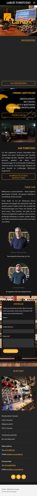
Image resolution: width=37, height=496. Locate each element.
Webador (14, 491)
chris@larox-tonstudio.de (14, 469)
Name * (5, 317)
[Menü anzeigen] (34, 2)
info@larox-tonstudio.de (14, 454)
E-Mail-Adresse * (8, 327)
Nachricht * (6, 336)
